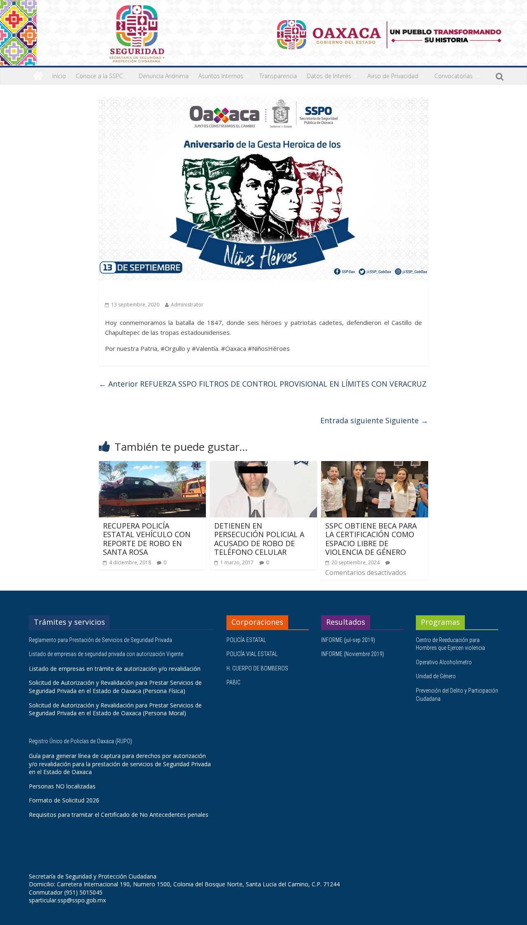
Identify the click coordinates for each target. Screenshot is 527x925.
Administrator (187, 304)
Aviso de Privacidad (392, 76)
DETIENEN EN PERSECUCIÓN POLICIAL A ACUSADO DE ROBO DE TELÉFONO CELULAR (259, 539)
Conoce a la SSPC (99, 76)
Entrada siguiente (374, 420)
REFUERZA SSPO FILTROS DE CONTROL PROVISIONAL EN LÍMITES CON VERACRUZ (263, 384)
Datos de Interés (329, 76)
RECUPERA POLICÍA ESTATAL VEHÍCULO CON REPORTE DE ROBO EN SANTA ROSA (147, 539)
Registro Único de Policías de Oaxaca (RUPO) (81, 741)
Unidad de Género (436, 676)
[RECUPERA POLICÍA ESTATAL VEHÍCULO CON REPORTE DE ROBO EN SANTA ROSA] (152, 466)
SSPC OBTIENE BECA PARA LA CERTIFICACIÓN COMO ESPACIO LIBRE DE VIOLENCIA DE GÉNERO (371, 539)
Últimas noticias (127, 291)
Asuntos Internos (220, 76)
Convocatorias (453, 76)
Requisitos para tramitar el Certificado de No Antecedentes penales (118, 814)
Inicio (59, 76)
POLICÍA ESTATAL (246, 640)
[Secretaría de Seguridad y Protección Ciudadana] (38, 76)
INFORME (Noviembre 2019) (352, 654)
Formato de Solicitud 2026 (64, 800)
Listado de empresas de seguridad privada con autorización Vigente (106, 654)
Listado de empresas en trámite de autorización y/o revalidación (115, 668)
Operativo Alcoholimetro (444, 662)
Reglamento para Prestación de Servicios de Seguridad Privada (101, 640)
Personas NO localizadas (62, 786)
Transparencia (278, 76)
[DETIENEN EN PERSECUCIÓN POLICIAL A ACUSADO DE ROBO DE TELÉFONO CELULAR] (263, 466)
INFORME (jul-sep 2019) (348, 640)
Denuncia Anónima (164, 76)
